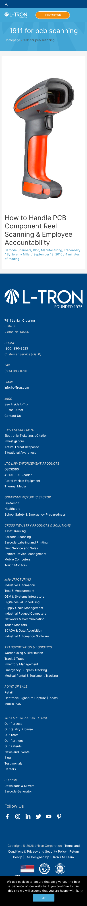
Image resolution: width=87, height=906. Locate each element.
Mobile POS (12, 704)
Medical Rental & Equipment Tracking (31, 675)
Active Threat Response (21, 447)
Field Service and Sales (21, 548)
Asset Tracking (15, 531)
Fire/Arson (11, 503)
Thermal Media (15, 486)
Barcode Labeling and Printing (26, 542)
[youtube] (51, 816)
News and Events (16, 752)
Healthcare (12, 508)
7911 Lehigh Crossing (19, 320)
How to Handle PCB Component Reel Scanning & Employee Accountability (38, 230)
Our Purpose (13, 723)
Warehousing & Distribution (23, 653)
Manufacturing (51, 250)
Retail (8, 692)
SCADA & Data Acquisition (23, 630)
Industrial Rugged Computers (25, 613)
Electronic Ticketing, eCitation (26, 435)
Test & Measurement (19, 590)
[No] (81, 891)
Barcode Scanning (17, 537)
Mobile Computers (17, 559)
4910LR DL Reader (18, 475)
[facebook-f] (9, 816)
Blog (36, 250)
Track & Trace (14, 658)
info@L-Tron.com (16, 387)
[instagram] (20, 816)
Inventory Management (21, 664)
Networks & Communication (24, 619)
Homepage (12, 40)
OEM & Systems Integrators (24, 596)
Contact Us (12, 415)
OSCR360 (11, 469)
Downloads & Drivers (19, 786)
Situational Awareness (20, 452)
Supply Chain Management (23, 608)
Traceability (72, 250)
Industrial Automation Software (26, 636)
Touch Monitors (15, 565)
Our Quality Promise (18, 729)
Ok (44, 898)
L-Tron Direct (13, 410)
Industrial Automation (19, 585)
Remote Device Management (25, 554)
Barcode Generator (18, 791)
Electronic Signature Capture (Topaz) (31, 698)
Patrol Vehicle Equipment (22, 480)
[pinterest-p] (60, 816)
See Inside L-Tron (16, 404)
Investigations (14, 441)
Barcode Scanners (18, 250)
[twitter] (40, 816)
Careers (10, 769)
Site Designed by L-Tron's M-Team (49, 857)
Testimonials (13, 763)
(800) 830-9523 (16, 348)
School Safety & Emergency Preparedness (35, 514)
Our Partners (13, 740)
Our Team (11, 735)
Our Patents (13, 746)
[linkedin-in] (30, 816)
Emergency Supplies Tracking (25, 670)
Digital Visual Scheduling (21, 602)
